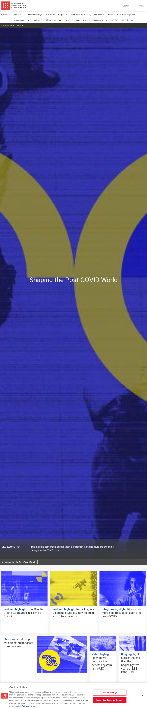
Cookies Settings (109, 692)
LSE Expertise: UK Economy (80, 15)
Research (5, 14)
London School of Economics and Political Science (13, 5)
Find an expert (99, 15)
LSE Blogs (47, 20)
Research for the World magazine (121, 15)
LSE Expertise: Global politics (56, 15)
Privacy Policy (28, 706)
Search (126, 6)
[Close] (142, 695)
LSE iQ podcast (34, 20)
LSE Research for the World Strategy (27, 15)
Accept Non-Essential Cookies (110, 700)
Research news (19, 20)
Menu (141, 6)
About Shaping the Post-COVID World (18, 562)
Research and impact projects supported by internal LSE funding (108, 20)
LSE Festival (58, 20)
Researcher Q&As (73, 20)
